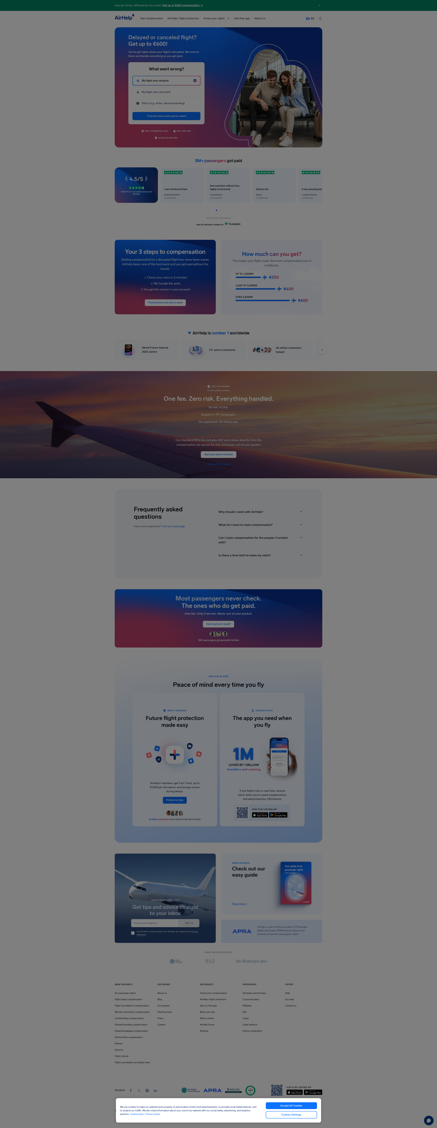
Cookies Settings (291, 1114)
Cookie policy (137, 1113)
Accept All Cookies (291, 1105)
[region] (218, 1110)
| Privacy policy (152, 1113)
